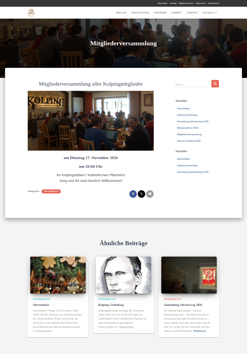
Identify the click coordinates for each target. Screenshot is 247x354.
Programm (160, 13)
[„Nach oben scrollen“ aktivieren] (240, 347)
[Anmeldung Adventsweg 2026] (189, 275)
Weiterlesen (199, 330)
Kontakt (173, 3)
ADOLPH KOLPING (140, 13)
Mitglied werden (186, 3)
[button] (216, 13)
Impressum (201, 3)
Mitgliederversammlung (189, 134)
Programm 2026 (51, 191)
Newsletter (163, 3)
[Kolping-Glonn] (31, 13)
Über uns (121, 13)
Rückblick (209, 13)
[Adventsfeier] (58, 275)
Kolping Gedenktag (187, 115)
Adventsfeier (183, 108)
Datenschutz (213, 3)
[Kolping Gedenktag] (123, 275)
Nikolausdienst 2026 (187, 127)
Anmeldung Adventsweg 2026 (193, 121)
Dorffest (192, 13)
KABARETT (176, 13)
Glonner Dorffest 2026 (189, 141)
